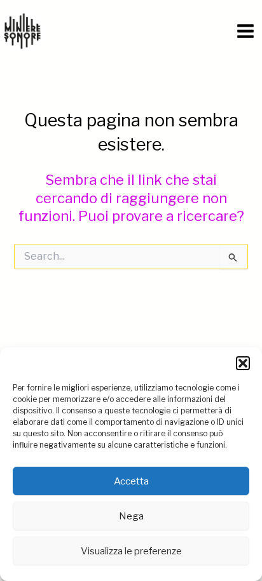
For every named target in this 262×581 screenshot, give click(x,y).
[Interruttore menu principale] (245, 31)
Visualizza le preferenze (131, 551)
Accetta (131, 481)
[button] (243, 363)
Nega (131, 516)
